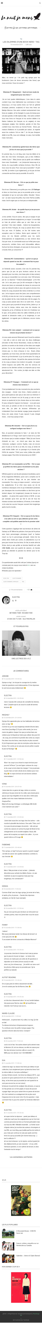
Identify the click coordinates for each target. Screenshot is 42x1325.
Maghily (5, 715)
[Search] (40, 3)
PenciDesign (36, 1313)
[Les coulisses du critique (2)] (21, 643)
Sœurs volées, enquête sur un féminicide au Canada (27, 1244)
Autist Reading (9, 977)
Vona (4, 784)
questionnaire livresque (10, 581)
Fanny (5, 925)
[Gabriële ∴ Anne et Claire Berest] (8, 1259)
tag (23, 581)
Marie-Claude (8, 1013)
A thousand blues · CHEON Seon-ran (26, 1232)
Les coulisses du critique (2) (21, 659)
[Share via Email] (31, 590)
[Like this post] (29, 590)
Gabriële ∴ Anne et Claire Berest (28, 1256)
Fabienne (6, 845)
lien (29, 565)
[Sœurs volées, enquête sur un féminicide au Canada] (8, 1246)
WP (21, 1315)
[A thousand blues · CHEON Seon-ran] (8, 1234)
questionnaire (16, 578)
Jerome (5, 676)
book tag (6, 578)
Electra (16, 597)
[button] (4, 646)
